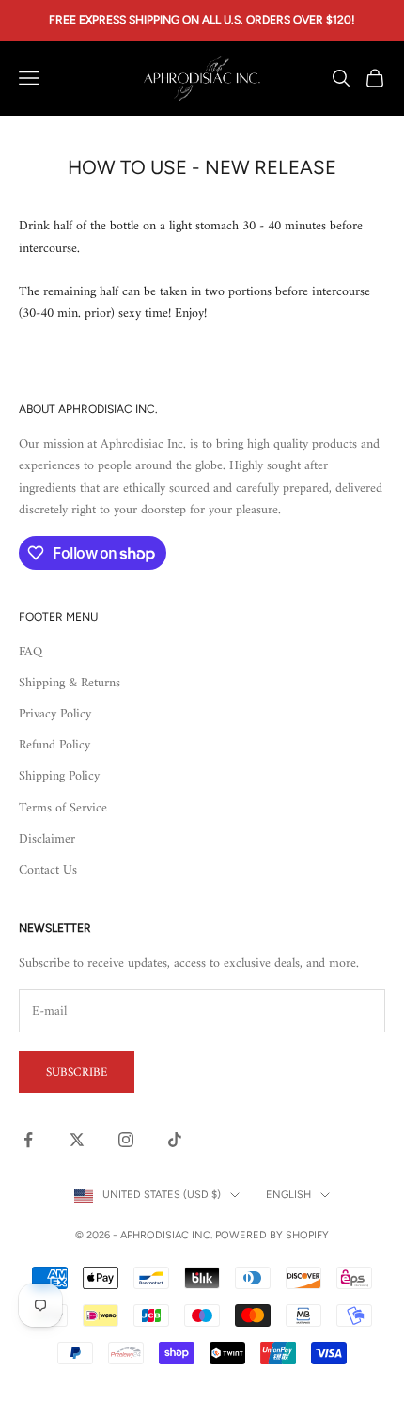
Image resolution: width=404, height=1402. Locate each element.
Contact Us (48, 870)
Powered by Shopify (272, 1235)
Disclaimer (47, 839)
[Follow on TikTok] (174, 1139)
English (288, 1195)
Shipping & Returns (69, 683)
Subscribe (76, 1072)
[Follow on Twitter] (77, 1139)
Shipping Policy (59, 776)
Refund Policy (54, 745)
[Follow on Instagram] (126, 1139)
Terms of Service (63, 808)
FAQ (30, 652)
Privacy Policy (55, 714)
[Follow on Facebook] (28, 1139)
